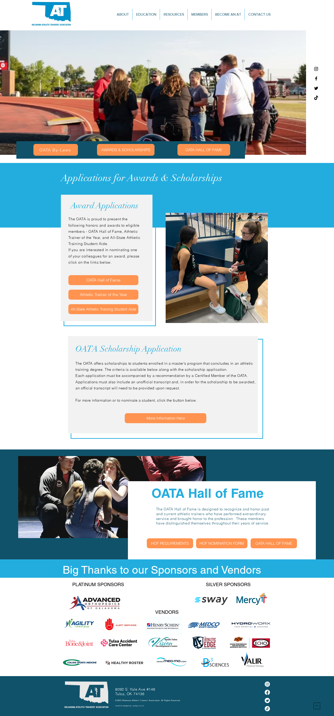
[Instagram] (316, 68)
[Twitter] (316, 88)
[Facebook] (316, 78)
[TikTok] (316, 98)
